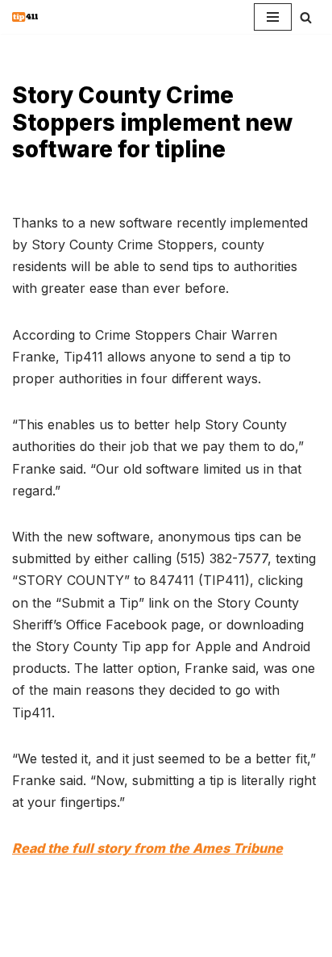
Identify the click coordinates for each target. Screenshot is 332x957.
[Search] (306, 17)
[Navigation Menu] (273, 17)
